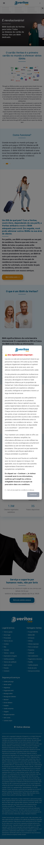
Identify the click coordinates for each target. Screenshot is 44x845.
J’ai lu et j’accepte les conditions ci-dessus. (20, 490)
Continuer (33, 494)
